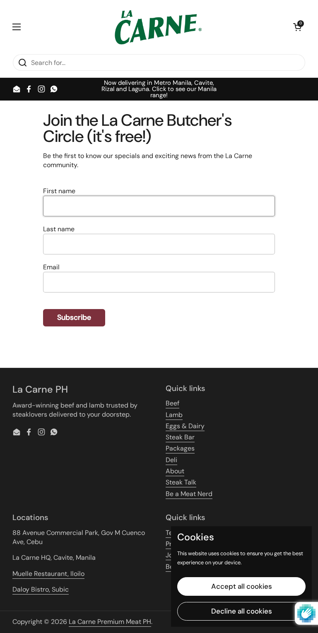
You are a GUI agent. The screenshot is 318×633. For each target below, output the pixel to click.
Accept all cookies (241, 586)
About (175, 471)
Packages (180, 448)
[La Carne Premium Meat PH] (157, 27)
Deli (171, 460)
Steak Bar (180, 437)
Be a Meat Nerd (189, 493)
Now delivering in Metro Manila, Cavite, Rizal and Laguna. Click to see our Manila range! (159, 89)
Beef (172, 403)
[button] (297, 27)
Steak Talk (181, 482)
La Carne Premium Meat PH (110, 621)
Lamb (174, 414)
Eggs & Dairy (185, 426)
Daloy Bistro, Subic (40, 589)
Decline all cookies (241, 611)
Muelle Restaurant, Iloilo (48, 573)
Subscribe (74, 317)
